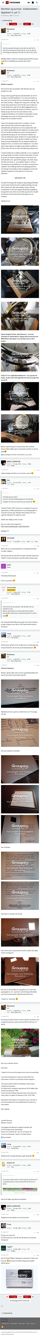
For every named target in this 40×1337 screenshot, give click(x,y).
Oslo (12, 484)
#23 (38, 642)
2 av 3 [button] (20, 24)
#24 (38, 665)
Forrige (13, 24)
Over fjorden (14, 637)
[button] (3, 2)
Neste (26, 24)
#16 (38, 40)
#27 (38, 1171)
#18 (38, 470)
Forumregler (13, 1323)
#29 (38, 1232)
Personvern (21, 1323)
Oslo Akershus (15, 594)
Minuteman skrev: (8, 602)
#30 (38, 1255)
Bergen (13, 1251)
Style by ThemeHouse (7, 1334)
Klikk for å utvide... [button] (20, 1193)
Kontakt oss (5, 1323)
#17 (38, 81)
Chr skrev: (6, 493)
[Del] (34, 40)
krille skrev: (6, 44)
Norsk (5, 1320)
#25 (38, 1017)
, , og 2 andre (17, 454)
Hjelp (27, 1323)
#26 (38, 1153)
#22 (38, 598)
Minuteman (6, 15)
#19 (38, 489)
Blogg (32, 1323)
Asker (13, 465)
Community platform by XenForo (19, 1332)
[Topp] (36, 1323)
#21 (38, 573)
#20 (38, 546)
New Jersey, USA (16, 35)
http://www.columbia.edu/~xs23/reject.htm (15, 526)
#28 (38, 1215)
